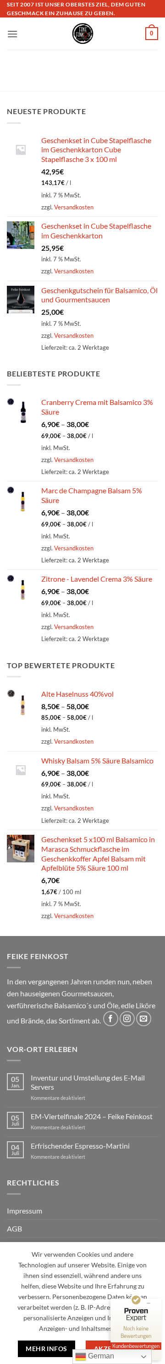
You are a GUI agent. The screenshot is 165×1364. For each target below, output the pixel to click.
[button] (12, 34)
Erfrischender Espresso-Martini (80, 1145)
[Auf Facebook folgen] (110, 1018)
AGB (14, 1228)
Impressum (24, 1210)
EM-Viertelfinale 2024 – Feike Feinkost (92, 1116)
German (100, 1356)
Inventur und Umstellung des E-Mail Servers (88, 1082)
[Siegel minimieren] (148, 1303)
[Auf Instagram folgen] (127, 1018)
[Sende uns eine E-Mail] (143, 1018)
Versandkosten (74, 207)
